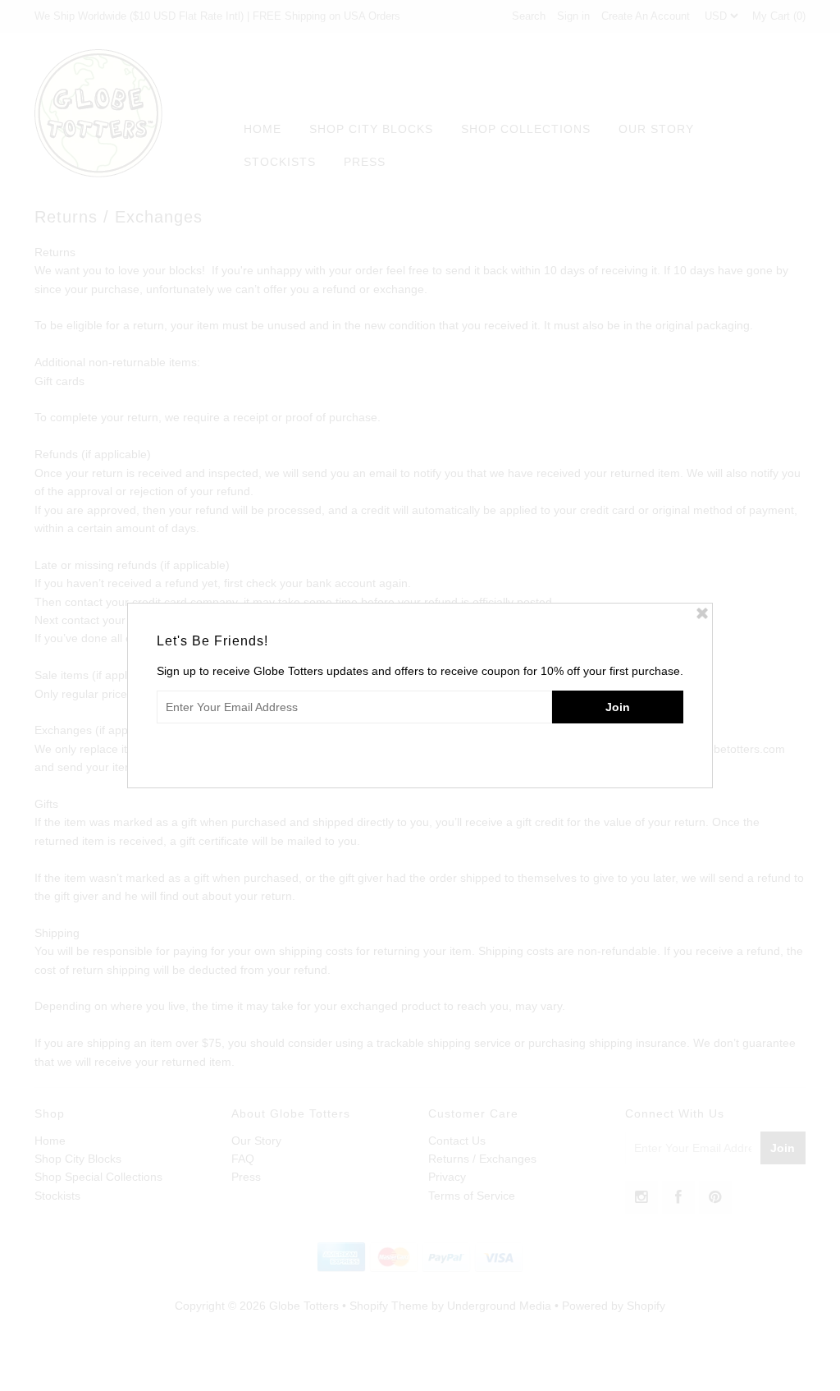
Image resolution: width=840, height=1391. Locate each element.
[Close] (702, 613)
